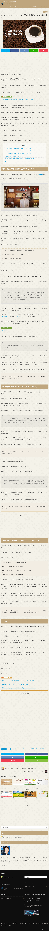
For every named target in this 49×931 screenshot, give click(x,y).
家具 (33, 748)
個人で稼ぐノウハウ (30, 923)
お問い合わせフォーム (6, 898)
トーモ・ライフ (37, 929)
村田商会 (37, 748)
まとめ (7, 161)
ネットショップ (27, 748)
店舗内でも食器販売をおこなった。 (15, 156)
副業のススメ (21, 923)
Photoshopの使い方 (15, 921)
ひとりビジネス (19, 748)
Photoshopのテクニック (23, 6)
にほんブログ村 (27, 906)
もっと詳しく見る (5, 865)
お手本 (13, 748)
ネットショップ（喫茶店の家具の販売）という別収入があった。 (22, 151)
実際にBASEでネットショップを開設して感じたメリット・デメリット (19, 688)
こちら (40, 174)
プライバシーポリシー (29, 886)
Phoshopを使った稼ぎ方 (33, 6)
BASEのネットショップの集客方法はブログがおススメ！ (15, 684)
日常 (10, 925)
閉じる (25, 145)
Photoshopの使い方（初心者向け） (11, 6)
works (6, 925)
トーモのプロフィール (43, 6)
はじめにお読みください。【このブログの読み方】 (14, 837)
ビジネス (4, 748)
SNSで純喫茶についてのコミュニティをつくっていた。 (18, 153)
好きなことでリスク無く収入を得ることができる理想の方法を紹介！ (18, 680)
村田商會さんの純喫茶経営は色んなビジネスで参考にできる (19, 158)
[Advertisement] (24, 62)
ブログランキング (28, 915)
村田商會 (4, 316)
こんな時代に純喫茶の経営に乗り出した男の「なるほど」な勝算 (17, 99)
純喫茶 (42, 748)
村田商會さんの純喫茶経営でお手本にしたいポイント (18, 148)
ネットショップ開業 (13, 923)
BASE (18, 316)
